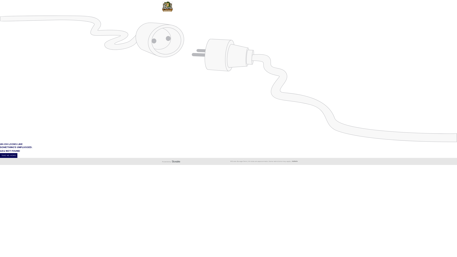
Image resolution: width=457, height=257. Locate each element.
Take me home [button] (8, 155)
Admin (295, 161)
